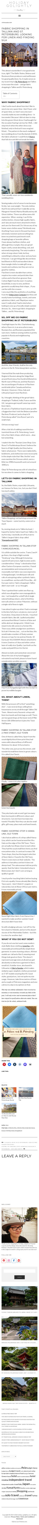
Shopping (22, 1491)
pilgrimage (33, 1488)
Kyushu (22, 1488)
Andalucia (13, 1468)
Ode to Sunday (17, 968)
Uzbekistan (23, 1498)
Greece (4, 1476)
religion (4, 1491)
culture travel (27, 1471)
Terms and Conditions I (28, 1517)
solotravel (22, 1495)
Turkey (34, 1496)
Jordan (4, 1488)
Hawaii (9, 1476)
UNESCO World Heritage (8, 1499)
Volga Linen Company (17, 295)
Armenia (18, 1468)
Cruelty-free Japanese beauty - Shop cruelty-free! (18, 1440)
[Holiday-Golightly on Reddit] (19, 1260)
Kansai (10, 1487)
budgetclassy (5, 1471)
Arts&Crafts (28, 1128)
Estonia (33, 1128)
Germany (31, 1473)
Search (19, 1277)
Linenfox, (26, 946)
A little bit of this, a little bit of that (16, 1128)
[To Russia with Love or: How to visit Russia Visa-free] (9, 1108)
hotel (14, 1476)
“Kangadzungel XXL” (10, 540)
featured (17, 1473)
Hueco (32, 137)
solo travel (12, 1495)
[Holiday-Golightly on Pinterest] (4, 1260)
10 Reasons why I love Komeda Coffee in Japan (17, 1429)
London (27, 1488)
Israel (16, 1484)
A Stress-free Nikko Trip (9, 1413)
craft (21, 1471)
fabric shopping (10, 1473)
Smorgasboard (18, 1130)
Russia (13, 1130)
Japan (26, 1484)
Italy (20, 1484)
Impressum (19, 1519)
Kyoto (17, 1487)
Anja (7, 1125)
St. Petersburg (21, 81)
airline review (6, 1468)
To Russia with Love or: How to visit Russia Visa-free (9, 1116)
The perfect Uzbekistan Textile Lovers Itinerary (17, 1446)
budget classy (32, 1468)
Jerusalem (33, 1484)
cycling (33, 1471)
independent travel (20, 1479)
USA (17, 1499)
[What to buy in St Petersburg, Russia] (9, 1092)
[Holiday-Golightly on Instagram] (9, 1260)
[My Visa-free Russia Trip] (26, 1092)
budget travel (14, 1471)
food (21, 1473)
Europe (3, 1130)
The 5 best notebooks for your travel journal (17, 1416)
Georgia (26, 1473)
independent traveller (8, 1484)
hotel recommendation (23, 1476)
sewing (14, 1491)
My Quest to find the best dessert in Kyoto (15, 1443)
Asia (24, 1467)
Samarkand (9, 1491)
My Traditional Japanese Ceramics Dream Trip (16, 1437)
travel (28, 1495)
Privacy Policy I (16, 1517)
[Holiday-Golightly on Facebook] (14, 1260)
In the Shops (8, 1130)
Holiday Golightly (20, 4)
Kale (13, 1521)
